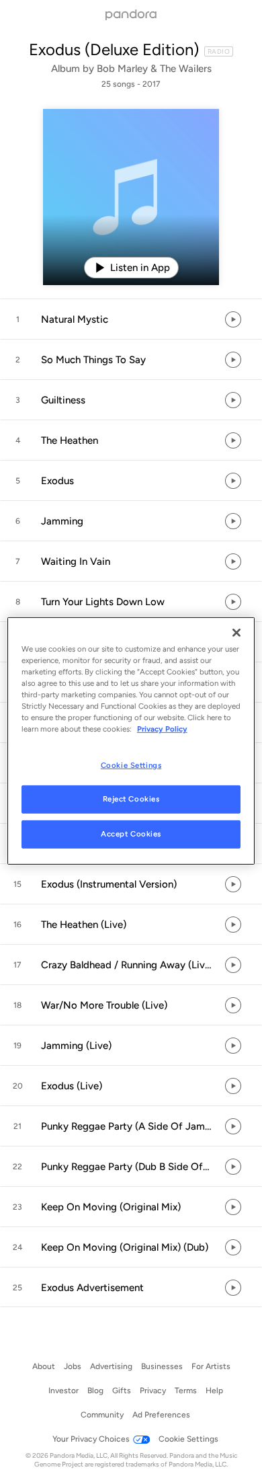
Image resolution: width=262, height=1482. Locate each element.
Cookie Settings (131, 764)
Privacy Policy (162, 729)
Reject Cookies (131, 799)
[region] (131, 741)
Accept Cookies (131, 833)
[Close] (236, 633)
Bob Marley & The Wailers (154, 69)
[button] (131, 319)
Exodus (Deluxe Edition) (114, 49)
